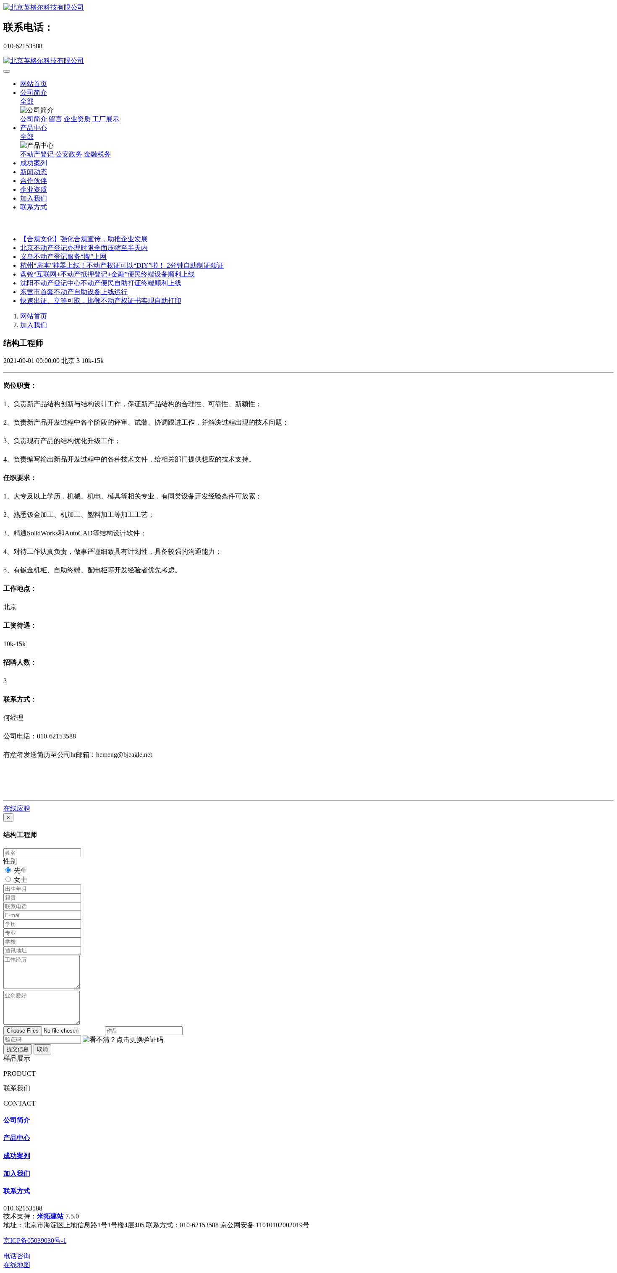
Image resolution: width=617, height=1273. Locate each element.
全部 (27, 101)
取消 (42, 1049)
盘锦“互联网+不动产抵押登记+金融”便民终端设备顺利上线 (107, 274)
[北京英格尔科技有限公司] (308, 7)
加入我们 (33, 325)
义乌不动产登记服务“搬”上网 (63, 256)
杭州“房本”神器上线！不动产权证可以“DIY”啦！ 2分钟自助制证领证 (122, 265)
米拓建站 (51, 1216)
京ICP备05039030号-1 (34, 1240)
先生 (20, 870)
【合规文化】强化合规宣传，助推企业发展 (84, 239)
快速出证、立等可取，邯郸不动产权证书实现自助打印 (100, 300)
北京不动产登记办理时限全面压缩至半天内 (84, 247)
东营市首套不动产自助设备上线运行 (74, 291)
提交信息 (18, 1049)
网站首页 (33, 83)
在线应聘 (16, 808)
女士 (20, 879)
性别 (10, 861)
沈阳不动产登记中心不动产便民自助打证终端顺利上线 (100, 283)
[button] (123, 1040)
